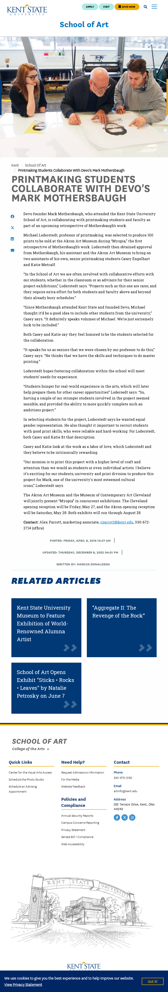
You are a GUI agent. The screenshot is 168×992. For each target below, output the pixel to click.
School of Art (84, 24)
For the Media (70, 779)
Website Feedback (73, 786)
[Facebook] (117, 817)
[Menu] (154, 7)
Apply (90, 6)
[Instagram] (132, 817)
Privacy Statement (73, 829)
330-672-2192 (123, 777)
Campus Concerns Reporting (80, 822)
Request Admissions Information (82, 772)
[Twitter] (124, 817)
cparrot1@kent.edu (116, 522)
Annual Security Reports (77, 815)
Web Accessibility (72, 843)
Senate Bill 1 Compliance (77, 836)
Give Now (128, 6)
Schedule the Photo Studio (26, 779)
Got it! (153, 981)
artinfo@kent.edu (125, 790)
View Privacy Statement (23, 984)
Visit (106, 6)
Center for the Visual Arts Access (30, 772)
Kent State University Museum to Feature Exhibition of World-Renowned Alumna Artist (44, 623)
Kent (15, 165)
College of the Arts (28, 748)
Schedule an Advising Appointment (23, 788)
